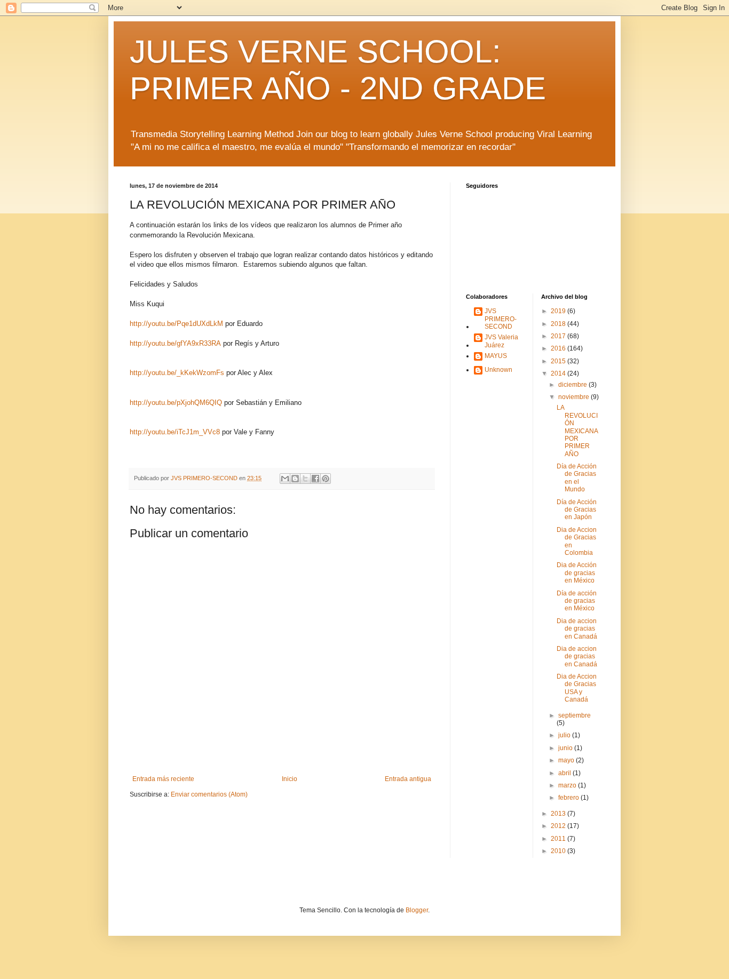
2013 (559, 813)
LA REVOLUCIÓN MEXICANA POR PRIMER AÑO (577, 430)
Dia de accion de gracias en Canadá (577, 628)
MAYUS (496, 356)
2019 (559, 311)
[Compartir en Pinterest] (325, 478)
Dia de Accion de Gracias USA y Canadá (577, 688)
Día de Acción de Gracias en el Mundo (577, 478)
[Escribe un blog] (295, 478)
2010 (559, 851)
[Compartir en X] (305, 478)
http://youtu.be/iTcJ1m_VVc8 (175, 432)
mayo (567, 760)
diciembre (573, 384)
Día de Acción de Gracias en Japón (577, 509)
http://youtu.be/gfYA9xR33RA (175, 343)
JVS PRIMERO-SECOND (501, 318)
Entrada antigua (408, 779)
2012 (559, 826)
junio (566, 748)
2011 (559, 838)
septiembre (574, 715)
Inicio (289, 779)
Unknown (498, 369)
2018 (559, 324)
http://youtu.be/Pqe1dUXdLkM (176, 324)
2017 (559, 336)
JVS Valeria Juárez (501, 340)
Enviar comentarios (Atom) (209, 794)
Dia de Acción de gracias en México (577, 572)
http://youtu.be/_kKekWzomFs (177, 373)
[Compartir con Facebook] (315, 478)
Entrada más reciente (163, 779)
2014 (559, 373)
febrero (569, 797)
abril (565, 773)
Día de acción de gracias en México (577, 601)
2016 (559, 348)
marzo (568, 785)
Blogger (417, 910)
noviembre (574, 397)
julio (565, 735)
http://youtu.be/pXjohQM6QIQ (176, 403)
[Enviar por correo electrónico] (285, 478)
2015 (559, 361)
